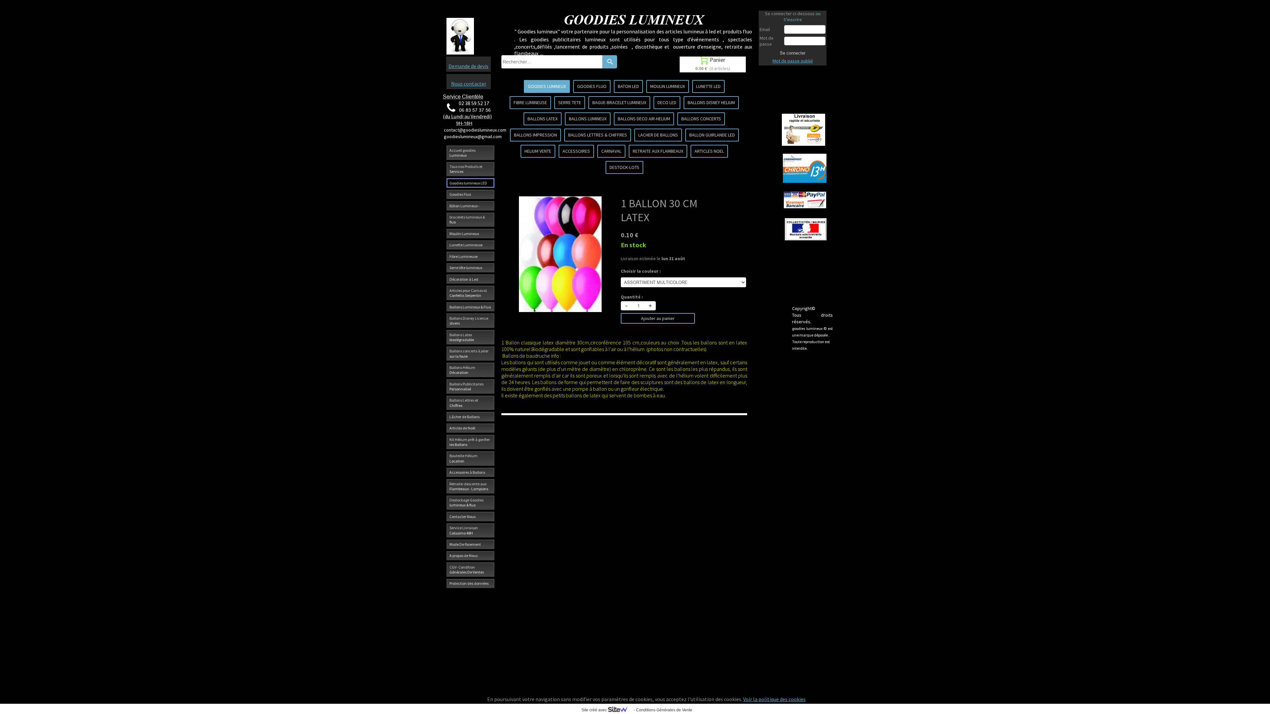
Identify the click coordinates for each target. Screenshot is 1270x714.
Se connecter (792, 53)
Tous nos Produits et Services (466, 169)
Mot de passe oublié (793, 61)
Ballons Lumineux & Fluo (470, 306)
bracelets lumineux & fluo (467, 219)
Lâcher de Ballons (464, 416)
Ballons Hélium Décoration (462, 370)
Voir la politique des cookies (774, 699)
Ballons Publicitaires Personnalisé (466, 386)
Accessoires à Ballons (467, 472)
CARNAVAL (611, 151)
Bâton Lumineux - (464, 205)
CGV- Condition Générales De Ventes (466, 570)
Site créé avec (594, 710)
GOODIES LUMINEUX (547, 86)
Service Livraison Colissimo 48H (463, 530)
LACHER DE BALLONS (658, 135)
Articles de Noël (462, 427)
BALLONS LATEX (543, 119)
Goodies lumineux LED (468, 182)
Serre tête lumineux (465, 267)
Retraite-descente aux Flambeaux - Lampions (468, 486)
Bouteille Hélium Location (463, 458)
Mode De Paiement (465, 544)
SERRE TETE (569, 102)
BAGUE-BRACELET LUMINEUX (619, 102)
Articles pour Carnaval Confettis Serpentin (468, 293)
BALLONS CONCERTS (701, 119)
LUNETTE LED (708, 86)
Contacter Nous (462, 516)
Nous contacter (468, 83)
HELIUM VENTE (538, 151)
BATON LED (628, 86)
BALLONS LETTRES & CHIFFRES (597, 135)
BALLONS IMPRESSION (535, 135)
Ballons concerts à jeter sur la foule (468, 353)
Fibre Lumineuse (463, 256)
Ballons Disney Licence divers (468, 321)
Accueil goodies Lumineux (462, 153)
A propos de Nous (463, 555)
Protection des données (468, 583)
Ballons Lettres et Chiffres (463, 403)
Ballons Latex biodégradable (461, 337)
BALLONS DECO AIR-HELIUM (644, 119)
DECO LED (666, 102)
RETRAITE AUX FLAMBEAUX (658, 151)
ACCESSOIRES (576, 151)
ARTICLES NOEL (709, 151)
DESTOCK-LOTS (624, 167)
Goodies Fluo (460, 194)
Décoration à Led (463, 279)
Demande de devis (468, 66)
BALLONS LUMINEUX (588, 119)
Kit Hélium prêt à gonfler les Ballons (469, 442)
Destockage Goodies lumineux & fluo (466, 502)
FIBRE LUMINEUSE (530, 102)
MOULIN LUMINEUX (667, 86)
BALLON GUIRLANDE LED (712, 135)
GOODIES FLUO (592, 86)
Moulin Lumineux (464, 233)
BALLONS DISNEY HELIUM (711, 102)
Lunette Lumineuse (466, 244)
